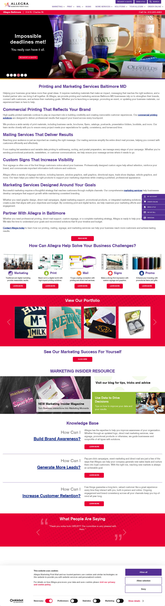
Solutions (120, 7)
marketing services (133, 191)
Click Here (82, 359)
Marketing (57, 7)
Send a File (140, 2)
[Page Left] (11, 323)
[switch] (74, 601)
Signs (88, 7)
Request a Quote (28, 57)
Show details (134, 601)
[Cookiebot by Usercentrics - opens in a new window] (16, 601)
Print (69, 7)
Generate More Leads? (59, 467)
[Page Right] (154, 323)
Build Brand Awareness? (57, 439)
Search (156, 2)
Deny (143, 589)
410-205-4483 (155, 12)
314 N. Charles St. (23, 12)
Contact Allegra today (13, 228)
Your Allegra (136, 7)
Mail (79, 7)
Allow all (143, 572)
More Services (103, 7)
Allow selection (143, 581)
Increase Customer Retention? (51, 496)
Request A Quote (124, 2)
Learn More (94, 447)
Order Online (154, 7)
